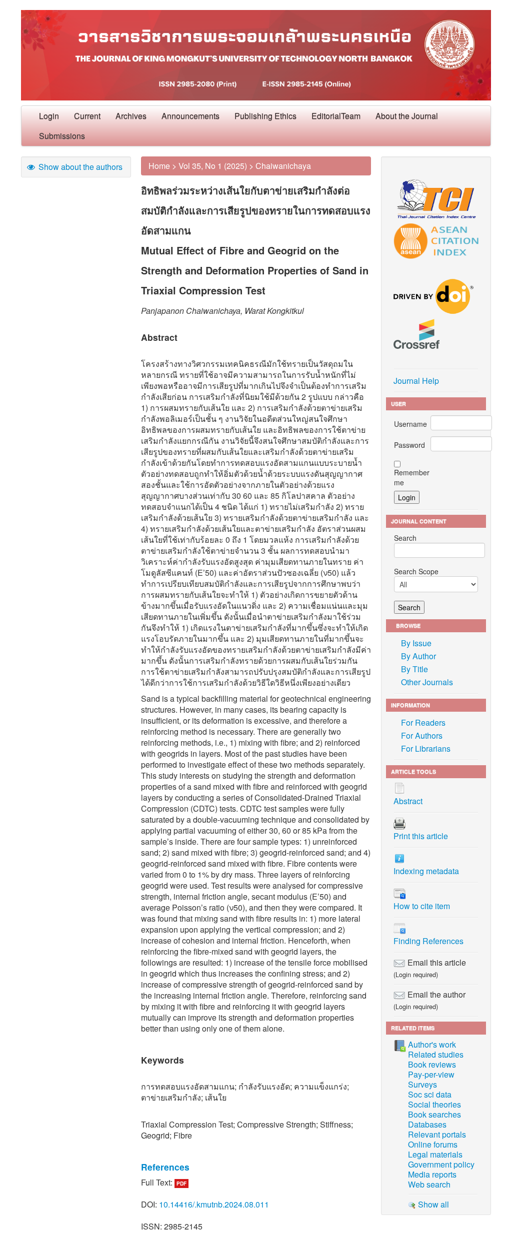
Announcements (191, 115)
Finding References (429, 941)
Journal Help (416, 380)
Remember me (412, 477)
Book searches (434, 1114)
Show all (432, 1204)
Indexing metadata (426, 871)
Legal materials (435, 1154)
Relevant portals (437, 1134)
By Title (414, 669)
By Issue (416, 643)
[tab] (256, 1167)
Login (49, 115)
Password (409, 445)
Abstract (408, 801)
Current (87, 115)
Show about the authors (79, 166)
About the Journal (407, 115)
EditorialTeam (336, 115)
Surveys (422, 1084)
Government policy (441, 1164)
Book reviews (432, 1064)
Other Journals (427, 682)
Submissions (62, 135)
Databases (427, 1124)
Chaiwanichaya (283, 165)
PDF (181, 1183)
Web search (429, 1184)
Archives (131, 115)
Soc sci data (430, 1094)
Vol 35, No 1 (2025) (212, 165)
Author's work (432, 1044)
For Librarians (425, 748)
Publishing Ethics (265, 115)
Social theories (434, 1104)
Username (410, 424)
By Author (418, 656)
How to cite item (422, 906)
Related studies (436, 1054)
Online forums (433, 1144)
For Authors (421, 735)
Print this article (421, 836)
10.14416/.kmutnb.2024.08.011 (214, 1204)
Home (159, 165)
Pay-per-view (431, 1074)
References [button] (165, 1167)
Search (405, 538)
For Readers (423, 722)
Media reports (432, 1174)
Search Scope (416, 571)
